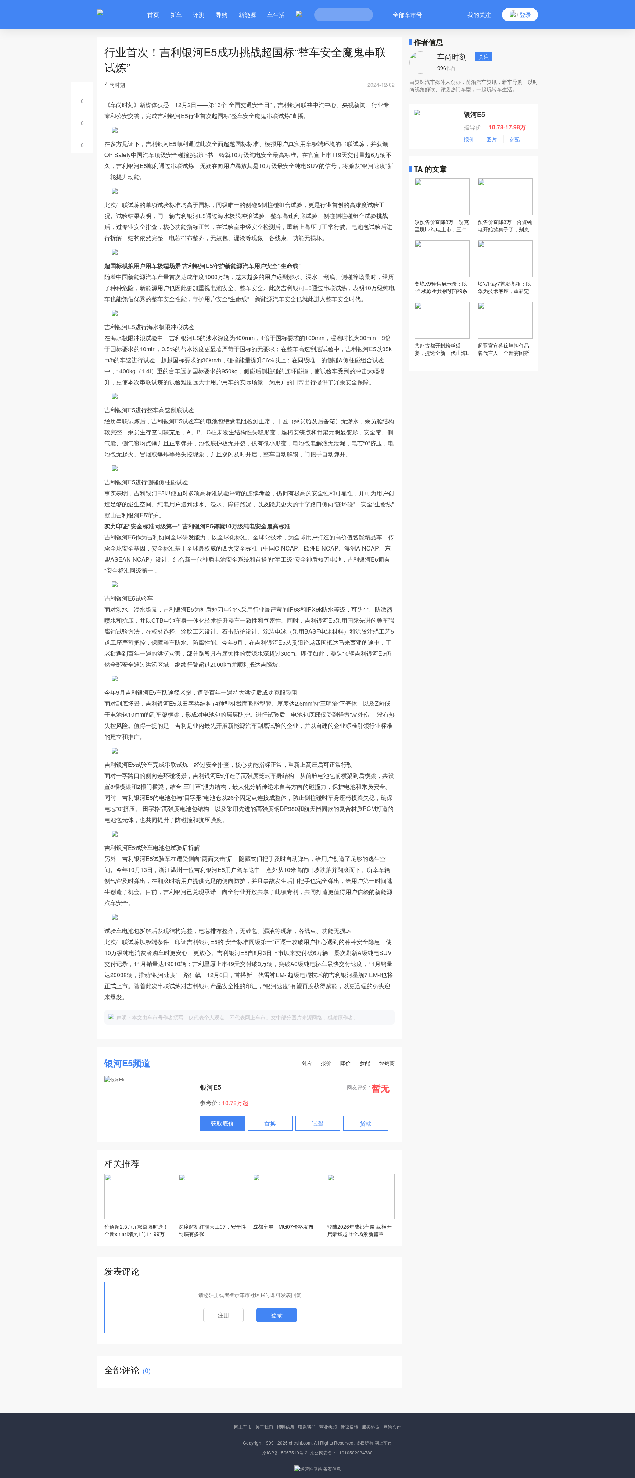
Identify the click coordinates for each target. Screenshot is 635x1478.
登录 (277, 1315)
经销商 (387, 1062)
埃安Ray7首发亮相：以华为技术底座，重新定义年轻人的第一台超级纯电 (504, 287)
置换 (270, 1123)
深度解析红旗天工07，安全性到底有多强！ (212, 1230)
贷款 (366, 1123)
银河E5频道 (127, 1063)
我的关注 (479, 14)
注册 (223, 1315)
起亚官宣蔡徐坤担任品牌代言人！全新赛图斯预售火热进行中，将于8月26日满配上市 (505, 349)
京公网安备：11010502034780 (341, 1452)
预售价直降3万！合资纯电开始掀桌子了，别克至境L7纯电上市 (505, 225)
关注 (483, 56)
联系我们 (307, 1427)
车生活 (276, 14)
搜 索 (362, 14)
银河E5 (210, 1087)
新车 (176, 14)
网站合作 (392, 1427)
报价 (326, 1062)
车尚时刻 (452, 56)
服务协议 (371, 1427)
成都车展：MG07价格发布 (283, 1226)
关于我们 (264, 1427)
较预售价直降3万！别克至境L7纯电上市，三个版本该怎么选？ (442, 225)
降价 (345, 1062)
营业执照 (328, 1427)
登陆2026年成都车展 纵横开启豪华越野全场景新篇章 (359, 1230)
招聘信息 (285, 1427)
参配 (365, 1062)
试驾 (318, 1123)
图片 (306, 1062)
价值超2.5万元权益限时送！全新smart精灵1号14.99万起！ (136, 1230)
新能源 (247, 14)
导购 (221, 14)
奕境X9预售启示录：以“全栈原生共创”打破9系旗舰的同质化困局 (441, 287)
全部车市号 (407, 14)
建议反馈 (349, 1427)
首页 (153, 14)
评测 (199, 14)
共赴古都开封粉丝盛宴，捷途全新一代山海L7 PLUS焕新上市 (442, 349)
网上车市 (243, 1427)
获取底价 (222, 1123)
